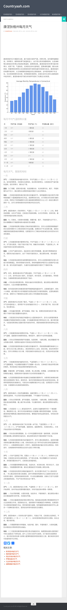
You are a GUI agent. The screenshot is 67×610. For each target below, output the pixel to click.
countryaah (8, 31)
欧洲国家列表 (32, 14)
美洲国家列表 (56, 14)
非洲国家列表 (7, 14)
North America (8, 19)
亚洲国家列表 (20, 14)
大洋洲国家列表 (45, 14)
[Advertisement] (31, 45)
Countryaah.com (16, 6)
